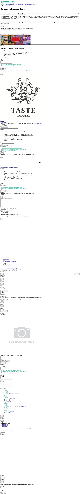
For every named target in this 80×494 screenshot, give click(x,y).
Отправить (3, 68)
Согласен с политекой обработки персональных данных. (14, 65)
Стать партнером (10, 4)
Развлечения (8, 401)
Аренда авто (8, 412)
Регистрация (5, 258)
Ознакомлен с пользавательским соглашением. (12, 64)
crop (5, 492)
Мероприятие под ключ (5, 383)
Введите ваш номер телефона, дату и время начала (11, 355)
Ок (1, 282)
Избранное (33, 4)
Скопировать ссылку (5, 34)
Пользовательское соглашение (9, 261)
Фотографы (8, 399)
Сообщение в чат (4, 126)
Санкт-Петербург (6, 265)
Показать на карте (38, 123)
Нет (4, 275)
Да (1, 275)
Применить (77, 273)
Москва (4, 263)
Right (5, 388)
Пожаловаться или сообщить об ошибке (9, 128)
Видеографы (8, 400)
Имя (1, 59)
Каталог (4, 4)
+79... (1, 125)
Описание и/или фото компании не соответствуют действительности (19, 52)
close (2, 492)
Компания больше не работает (10, 54)
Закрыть (2, 433)
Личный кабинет (20, 4)
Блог (1, 4)
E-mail (1, 60)
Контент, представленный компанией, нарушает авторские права (18, 50)
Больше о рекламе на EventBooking (17, 34)
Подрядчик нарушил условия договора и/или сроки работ (16, 53)
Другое (5, 57)
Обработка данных (7, 264)
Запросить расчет (5, 5)
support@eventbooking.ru (12, 268)
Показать (5, 125)
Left (1, 388)
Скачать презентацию (3, 122)
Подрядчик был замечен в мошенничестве (13, 55)
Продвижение (28, 4)
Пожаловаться (27, 34)
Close (2, 45)
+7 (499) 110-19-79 (4, 424)
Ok (1, 74)
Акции (15, 4)
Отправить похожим (6, 374)
